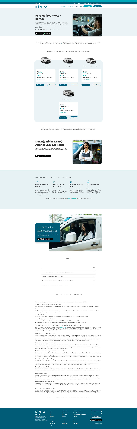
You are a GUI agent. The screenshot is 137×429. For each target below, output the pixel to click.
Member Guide (64, 410)
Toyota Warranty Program (78, 412)
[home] (44, 6)
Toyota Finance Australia (38, 416)
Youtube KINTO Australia (39, 3)
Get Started (88, 6)
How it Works (63, 6)
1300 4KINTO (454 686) (97, 3)
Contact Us (78, 3)
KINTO (61, 43)
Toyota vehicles (45, 232)
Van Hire (51, 418)
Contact (63, 421)
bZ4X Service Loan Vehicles (78, 418)
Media (74, 421)
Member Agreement (65, 412)
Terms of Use (64, 416)
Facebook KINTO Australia (36, 3)
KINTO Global (75, 423)
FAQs (81, 6)
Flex (50, 414)
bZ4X (51, 419)
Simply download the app (72, 198)
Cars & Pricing (70, 6)
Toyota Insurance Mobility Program (79, 414)
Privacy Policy (64, 418)
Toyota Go (75, 416)
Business (76, 6)
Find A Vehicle (86, 3)
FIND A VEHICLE (96, 411)
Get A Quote (97, 6)
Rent (51, 412)
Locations (63, 419)
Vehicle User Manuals (77, 410)
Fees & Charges (64, 414)
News (74, 419)
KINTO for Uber (52, 423)
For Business (52, 416)
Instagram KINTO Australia (38, 3)
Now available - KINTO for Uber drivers (68, 1)
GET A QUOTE (96, 413)
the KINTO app (63, 327)
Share (51, 410)
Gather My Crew (64, 423)
